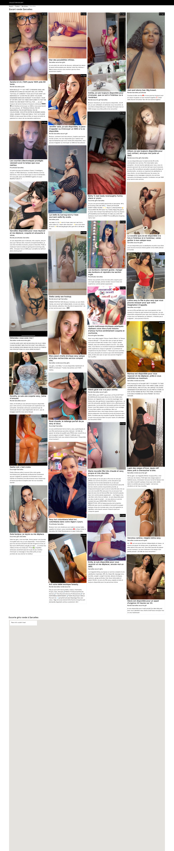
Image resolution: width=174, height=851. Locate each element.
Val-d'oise (24, 6)
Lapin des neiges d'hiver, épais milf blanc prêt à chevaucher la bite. (143, 469)
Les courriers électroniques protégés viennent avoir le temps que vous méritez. (26, 163)
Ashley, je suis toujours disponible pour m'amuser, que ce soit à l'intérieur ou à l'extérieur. (105, 95)
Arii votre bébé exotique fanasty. (64, 584)
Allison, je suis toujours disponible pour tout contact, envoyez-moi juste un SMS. (144, 153)
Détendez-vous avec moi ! (22, 338)
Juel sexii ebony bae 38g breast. (142, 90)
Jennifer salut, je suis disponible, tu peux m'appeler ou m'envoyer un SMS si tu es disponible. (67, 128)
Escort (11, 6)
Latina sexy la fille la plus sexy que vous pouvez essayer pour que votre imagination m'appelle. (145, 302)
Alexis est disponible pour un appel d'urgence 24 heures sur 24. (143, 602)
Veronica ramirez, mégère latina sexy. (144, 538)
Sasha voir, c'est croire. (20, 467)
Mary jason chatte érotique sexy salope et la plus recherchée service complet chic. (67, 358)
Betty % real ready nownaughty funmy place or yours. (105, 197)
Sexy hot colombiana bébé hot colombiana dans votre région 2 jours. (66, 520)
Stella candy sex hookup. (60, 296)
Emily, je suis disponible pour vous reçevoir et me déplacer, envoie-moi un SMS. (106, 564)
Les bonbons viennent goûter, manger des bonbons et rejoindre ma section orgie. (105, 272)
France (17, 6)
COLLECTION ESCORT (16, 2)
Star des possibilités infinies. (62, 60)
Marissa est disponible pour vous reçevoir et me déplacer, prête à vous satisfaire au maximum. (144, 375)
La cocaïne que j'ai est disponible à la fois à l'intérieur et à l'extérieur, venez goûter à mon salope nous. (144, 238)
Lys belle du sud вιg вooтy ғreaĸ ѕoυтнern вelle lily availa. (63, 216)
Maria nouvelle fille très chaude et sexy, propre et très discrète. (106, 472)
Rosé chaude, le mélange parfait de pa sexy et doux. (66, 422)
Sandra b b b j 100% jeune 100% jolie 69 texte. (27, 83)
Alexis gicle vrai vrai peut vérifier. (103, 389)
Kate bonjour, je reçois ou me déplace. (27, 534)
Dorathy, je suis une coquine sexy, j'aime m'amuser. (28, 397)
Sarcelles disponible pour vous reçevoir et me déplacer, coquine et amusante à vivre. (27, 233)
